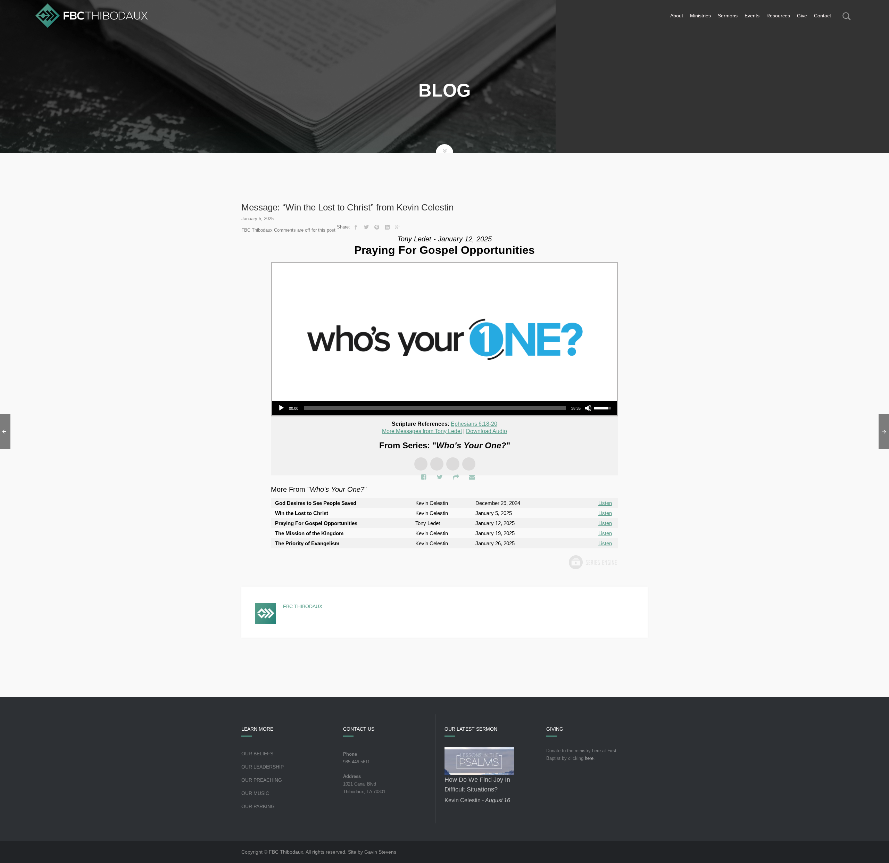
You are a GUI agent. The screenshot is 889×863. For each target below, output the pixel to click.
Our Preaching (261, 780)
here (589, 758)
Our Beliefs (257, 753)
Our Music (255, 793)
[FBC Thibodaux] (91, 15)
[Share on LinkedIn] (387, 227)
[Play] (281, 408)
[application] (444, 408)
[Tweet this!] (366, 227)
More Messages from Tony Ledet (422, 431)
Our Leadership (262, 767)
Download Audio (486, 431)
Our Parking (258, 806)
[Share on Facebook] (355, 227)
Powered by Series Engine (592, 562)
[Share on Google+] (397, 227)
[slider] (435, 408)
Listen (605, 503)
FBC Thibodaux (302, 606)
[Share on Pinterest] (376, 227)
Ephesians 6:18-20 (474, 424)
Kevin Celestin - (477, 800)
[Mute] (588, 408)
